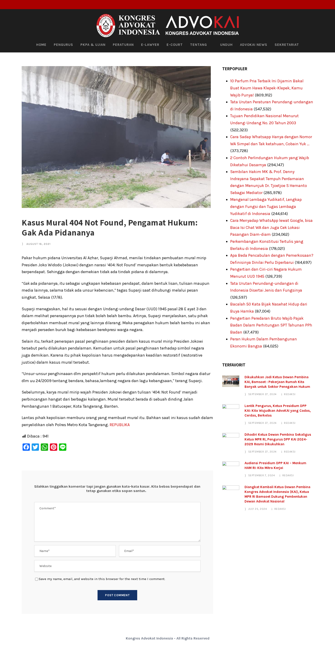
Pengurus (63, 45)
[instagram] (329, 5)
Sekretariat (287, 45)
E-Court (175, 45)
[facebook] (314, 5)
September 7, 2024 (261, 475)
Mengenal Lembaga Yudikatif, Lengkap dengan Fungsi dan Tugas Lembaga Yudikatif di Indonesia (266, 206)
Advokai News (253, 45)
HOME (41, 45)
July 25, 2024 (257, 508)
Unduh (226, 45)
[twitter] (321, 5)
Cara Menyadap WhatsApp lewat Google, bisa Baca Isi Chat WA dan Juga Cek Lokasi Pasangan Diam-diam (271, 227)
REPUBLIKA (120, 424)
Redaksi (290, 394)
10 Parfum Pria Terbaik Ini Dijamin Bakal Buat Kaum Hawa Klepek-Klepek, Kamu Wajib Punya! (267, 87)
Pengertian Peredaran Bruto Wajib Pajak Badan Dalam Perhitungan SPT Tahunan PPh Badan (271, 325)
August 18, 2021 (38, 244)
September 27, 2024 (262, 394)
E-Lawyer (150, 45)
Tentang (198, 45)
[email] (306, 5)
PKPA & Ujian (93, 45)
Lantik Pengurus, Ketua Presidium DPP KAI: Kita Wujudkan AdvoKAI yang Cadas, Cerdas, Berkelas (278, 410)
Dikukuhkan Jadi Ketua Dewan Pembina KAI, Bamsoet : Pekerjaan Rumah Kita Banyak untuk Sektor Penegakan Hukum (277, 382)
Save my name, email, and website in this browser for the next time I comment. (102, 579)
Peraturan (123, 45)
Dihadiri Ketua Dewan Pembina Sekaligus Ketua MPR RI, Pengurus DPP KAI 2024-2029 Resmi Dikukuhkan (278, 439)
